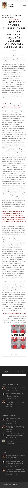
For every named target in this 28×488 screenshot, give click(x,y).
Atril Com (9, 484)
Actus (10, 19)
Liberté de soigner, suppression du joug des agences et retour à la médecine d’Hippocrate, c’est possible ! (14, 34)
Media (14, 19)
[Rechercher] (20, 5)
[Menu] (24, 5)
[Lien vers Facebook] (20, 486)
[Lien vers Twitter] (25, 486)
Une (18, 19)
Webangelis (14, 484)
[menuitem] (20, 5)
